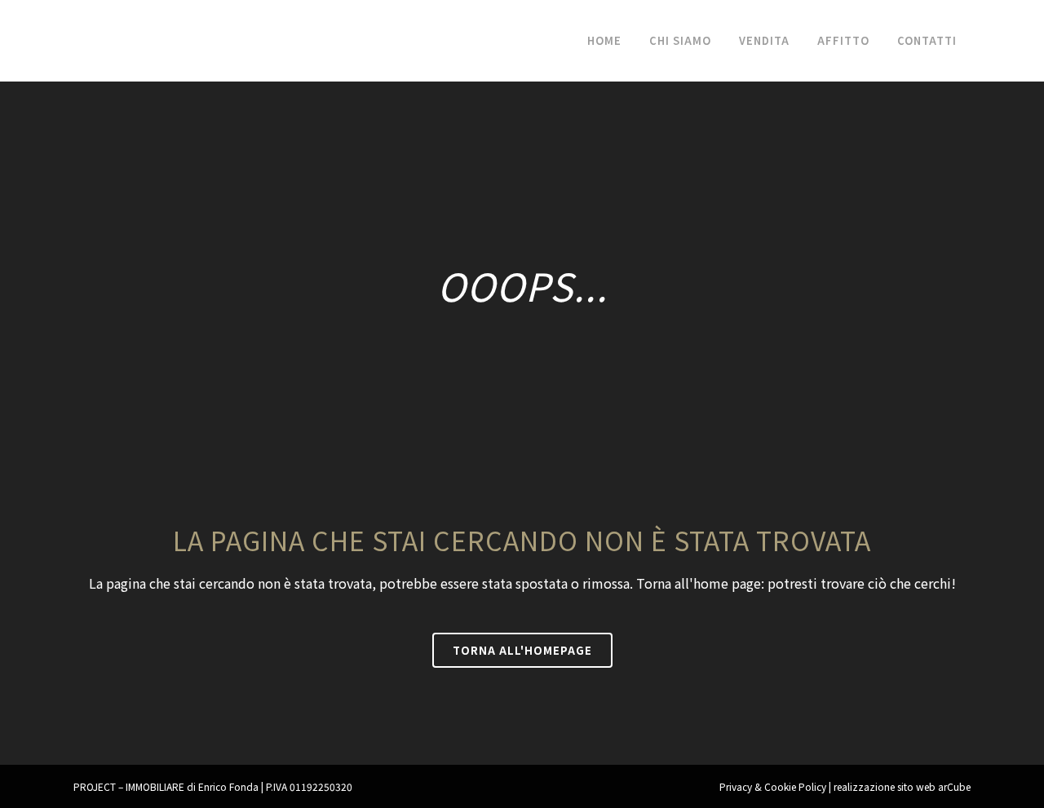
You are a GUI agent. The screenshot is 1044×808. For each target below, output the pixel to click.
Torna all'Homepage (522, 650)
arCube (954, 786)
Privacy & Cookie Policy (772, 786)
